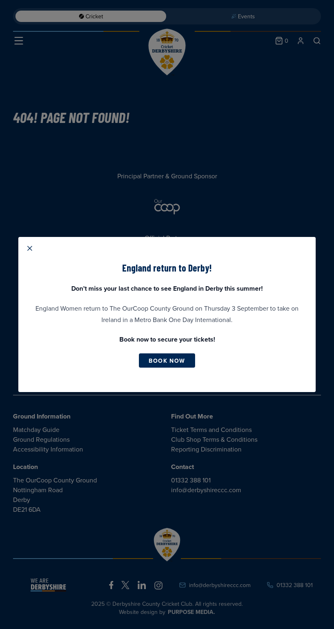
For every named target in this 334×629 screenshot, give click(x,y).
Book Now (167, 361)
